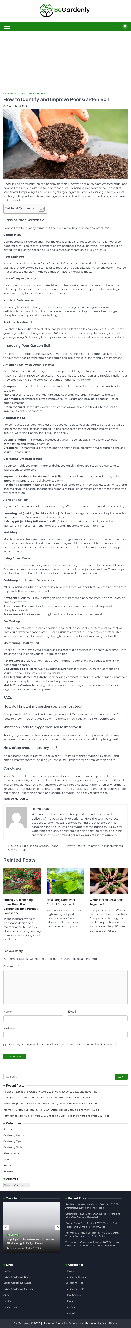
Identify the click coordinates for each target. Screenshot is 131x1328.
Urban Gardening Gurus (17, 1282)
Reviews (8, 1171)
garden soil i (23, 798)
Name (8, 1011)
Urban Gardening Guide (17, 1276)
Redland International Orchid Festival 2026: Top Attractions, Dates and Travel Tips (50, 1091)
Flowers (7, 1129)
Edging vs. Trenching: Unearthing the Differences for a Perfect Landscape (20, 906)
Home (6, 1271)
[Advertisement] (65, 56)
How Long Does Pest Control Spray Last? (61, 902)
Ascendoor (75, 1323)
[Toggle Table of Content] (40, 209)
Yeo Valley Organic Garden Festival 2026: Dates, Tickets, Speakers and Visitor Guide (51, 1109)
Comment (11, 966)
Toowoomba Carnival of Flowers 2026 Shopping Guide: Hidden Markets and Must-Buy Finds (56, 1115)
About (6, 1295)
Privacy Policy (11, 1306)
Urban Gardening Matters (18, 1289)
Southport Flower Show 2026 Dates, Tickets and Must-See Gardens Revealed (47, 1097)
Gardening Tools (12, 1147)
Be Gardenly (21, 1323)
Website (9, 1028)
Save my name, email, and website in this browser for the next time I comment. (63, 1044)
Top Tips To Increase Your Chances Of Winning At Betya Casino (30, 1241)
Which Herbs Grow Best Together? (106, 902)
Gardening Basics (14, 93)
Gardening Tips (36, 93)
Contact (7, 1301)
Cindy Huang (17, 1248)
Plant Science (11, 1153)
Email (72, 1011)
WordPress (109, 1323)
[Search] (125, 26)
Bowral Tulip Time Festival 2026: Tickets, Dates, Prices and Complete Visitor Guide (50, 1103)
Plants (7, 1159)
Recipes (8, 1165)
